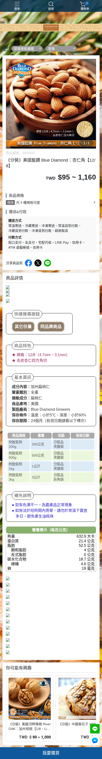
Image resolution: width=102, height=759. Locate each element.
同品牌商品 (51, 326)
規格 (10, 202)
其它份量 (23, 326)
